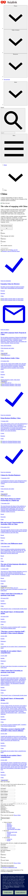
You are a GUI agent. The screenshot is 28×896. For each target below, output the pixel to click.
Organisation (4, 797)
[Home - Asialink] (9, 3)
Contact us (9, 839)
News (8, 836)
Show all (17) (8, 382)
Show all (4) (7, 495)
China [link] (5, 190)
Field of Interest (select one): (8, 805)
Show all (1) (7, 355)
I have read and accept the (7, 815)
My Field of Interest (5, 850)
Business (3, 233)
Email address (4, 791)
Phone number (4, 794)
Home (5, 165)
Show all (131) (14, 587)
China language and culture (7, 236)
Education (3, 241)
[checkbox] (1, 240)
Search (2, 107)
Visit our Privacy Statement (12, 886)
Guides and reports (11, 835)
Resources (15, 54)
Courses (9, 833)
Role (2, 800)
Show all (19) (14, 250)
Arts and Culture (5, 811)
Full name (3, 788)
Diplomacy (3, 238)
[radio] (6, 808)
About (15, 82)
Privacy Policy (17, 815)
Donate (8, 840)
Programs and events (12, 832)
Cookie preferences (20, 892)
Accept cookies (8, 892)
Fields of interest (15, 30)
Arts (2, 230)
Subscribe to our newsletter (7, 812)
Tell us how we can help (7, 804)
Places (15, 6)
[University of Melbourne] (9, 867)
